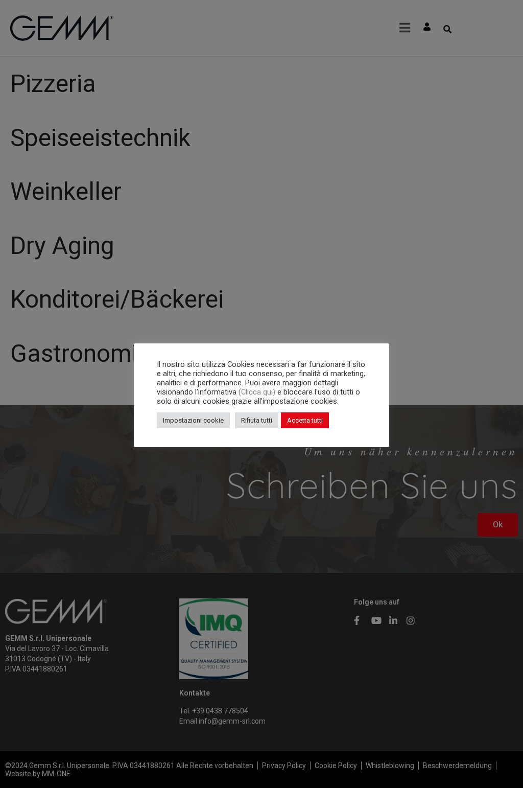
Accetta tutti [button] (305, 420)
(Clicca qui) (258, 392)
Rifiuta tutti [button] (256, 420)
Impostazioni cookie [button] (193, 420)
